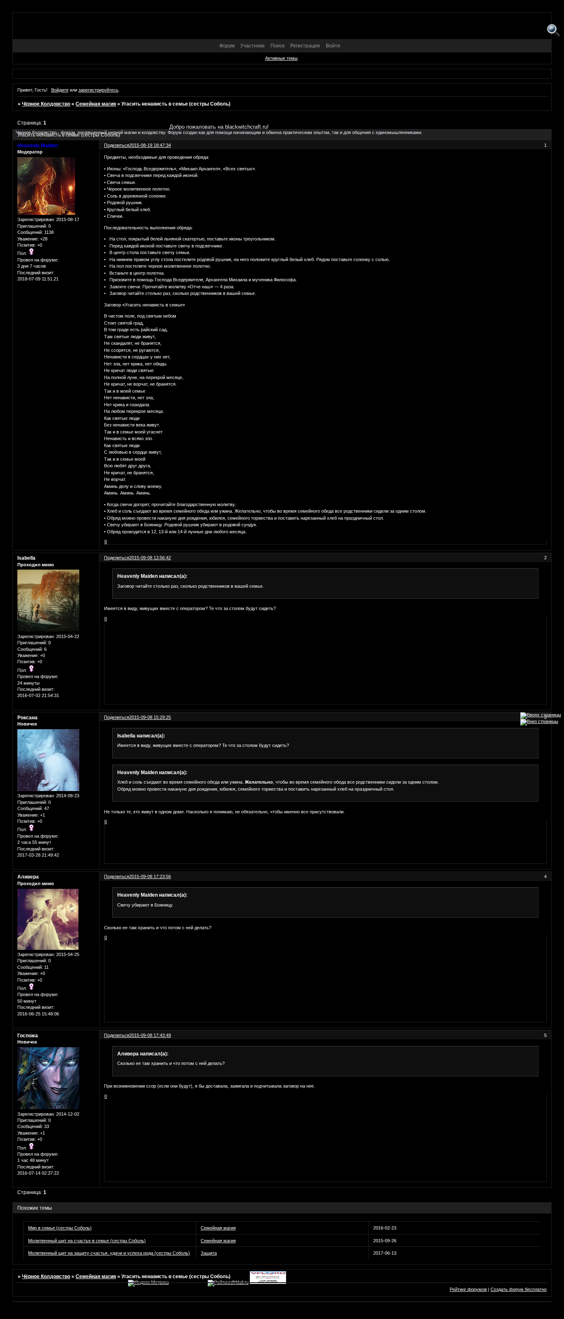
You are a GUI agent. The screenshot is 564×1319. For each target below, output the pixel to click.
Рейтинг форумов (468, 1289)
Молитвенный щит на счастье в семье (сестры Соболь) (87, 1240)
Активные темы (281, 58)
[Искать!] (553, 31)
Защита (209, 1253)
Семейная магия (96, 104)
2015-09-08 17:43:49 (150, 1035)
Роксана (27, 718)
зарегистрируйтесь (98, 89)
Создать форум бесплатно (519, 1289)
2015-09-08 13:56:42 (150, 557)
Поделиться (116, 557)
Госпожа (27, 1036)
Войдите (60, 89)
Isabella (26, 558)
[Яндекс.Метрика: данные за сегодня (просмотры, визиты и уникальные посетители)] (148, 1283)
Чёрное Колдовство (46, 104)
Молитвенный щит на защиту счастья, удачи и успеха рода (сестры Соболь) (109, 1253)
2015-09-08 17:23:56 (150, 876)
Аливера (28, 877)
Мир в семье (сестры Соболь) (60, 1227)
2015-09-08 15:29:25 (150, 717)
